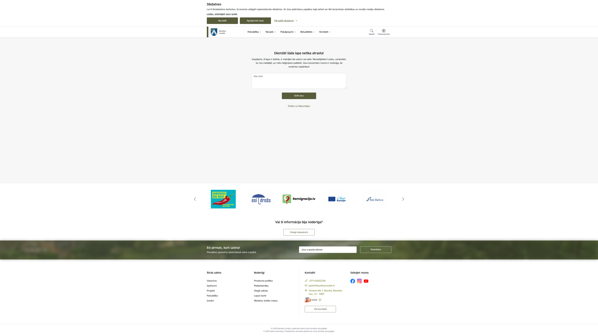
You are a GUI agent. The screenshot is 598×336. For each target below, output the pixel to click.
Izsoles (210, 300)
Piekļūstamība (261, 285)
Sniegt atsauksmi (299, 232)
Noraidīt (222, 20)
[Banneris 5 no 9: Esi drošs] (223, 198)
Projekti (211, 290)
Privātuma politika (263, 280)
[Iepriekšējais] (194, 199)
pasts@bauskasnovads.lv (322, 285)
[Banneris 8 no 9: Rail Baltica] (336, 198)
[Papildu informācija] (320, 300)
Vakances (212, 280)
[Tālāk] (403, 199)
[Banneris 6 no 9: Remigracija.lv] (261, 198)
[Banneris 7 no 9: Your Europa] (299, 198)
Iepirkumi (212, 285)
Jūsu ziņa (258, 76)
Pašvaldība (212, 295)
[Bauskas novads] (218, 32)
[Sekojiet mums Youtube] (366, 281)
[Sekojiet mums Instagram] (359, 281)
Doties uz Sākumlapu (299, 106)
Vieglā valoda (261, 290)
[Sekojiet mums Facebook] (352, 281)
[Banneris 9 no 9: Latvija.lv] (374, 198)
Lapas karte (260, 295)
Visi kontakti (320, 309)
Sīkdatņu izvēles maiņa (266, 300)
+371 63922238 (317, 280)
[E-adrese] (311, 299)
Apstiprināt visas (255, 20)
